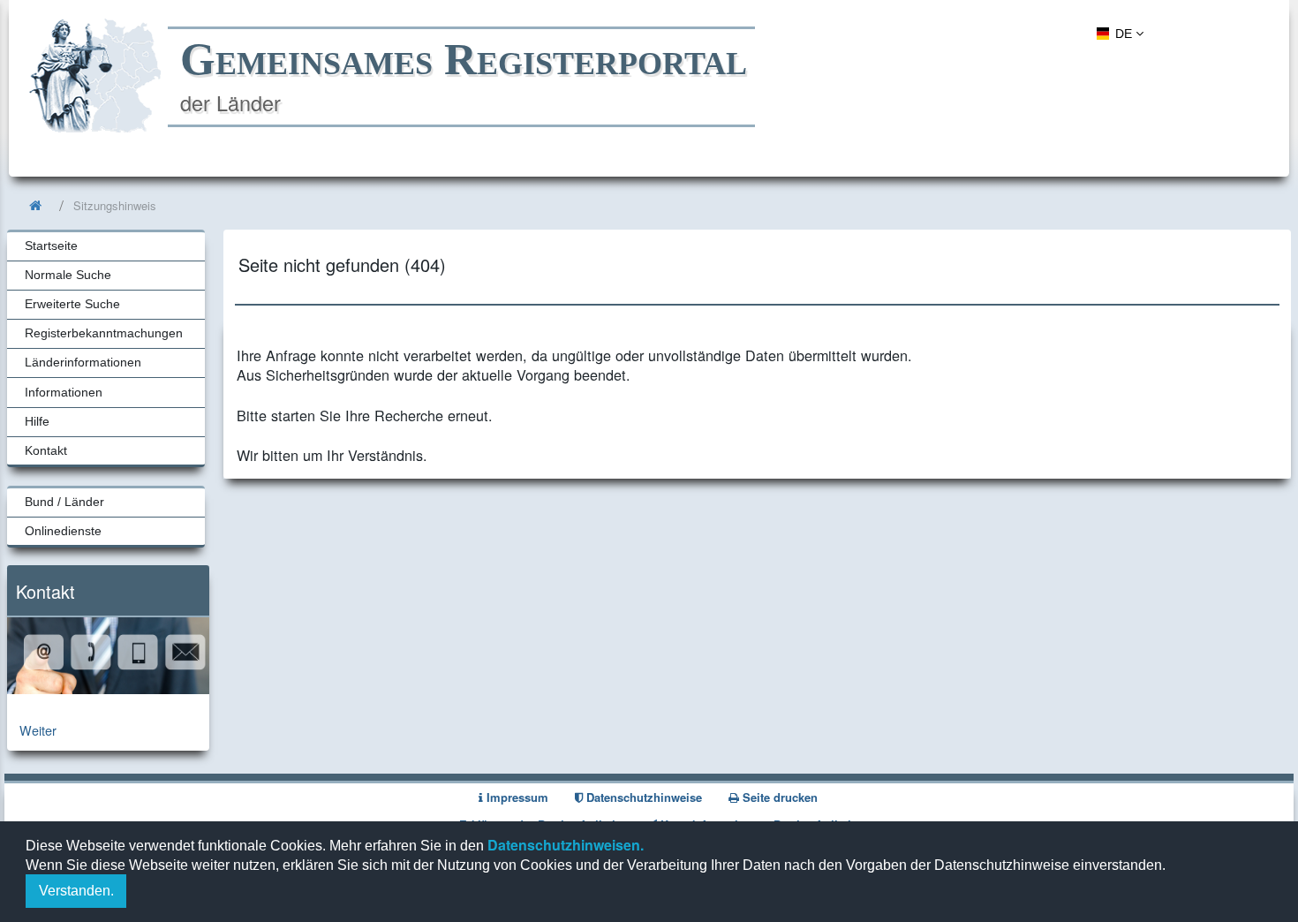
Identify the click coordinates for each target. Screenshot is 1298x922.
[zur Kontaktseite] (108, 688)
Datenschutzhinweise (642, 797)
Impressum (515, 797)
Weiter (38, 730)
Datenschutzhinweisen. (564, 845)
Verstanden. (76, 890)
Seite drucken (778, 797)
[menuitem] (1117, 32)
